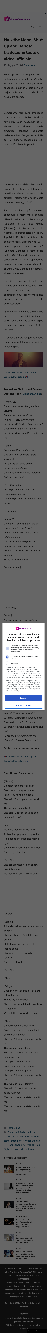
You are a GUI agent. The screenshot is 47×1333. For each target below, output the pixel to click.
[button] (24, 663)
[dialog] (23, 666)
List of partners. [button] (35, 677)
